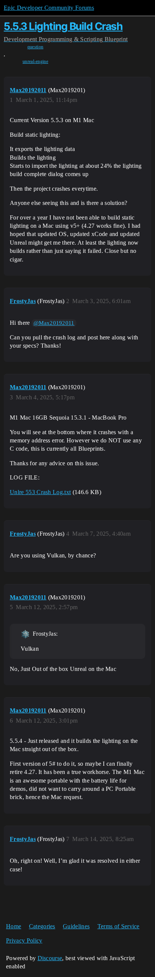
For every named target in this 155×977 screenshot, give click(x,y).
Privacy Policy (24, 940)
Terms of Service (118, 926)
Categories (42, 926)
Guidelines (76, 926)
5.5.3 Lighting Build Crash (63, 26)
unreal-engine (35, 61)
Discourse (50, 958)
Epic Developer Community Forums (49, 7)
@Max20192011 (53, 323)
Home (13, 926)
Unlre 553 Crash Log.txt (40, 492)
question (35, 46)
